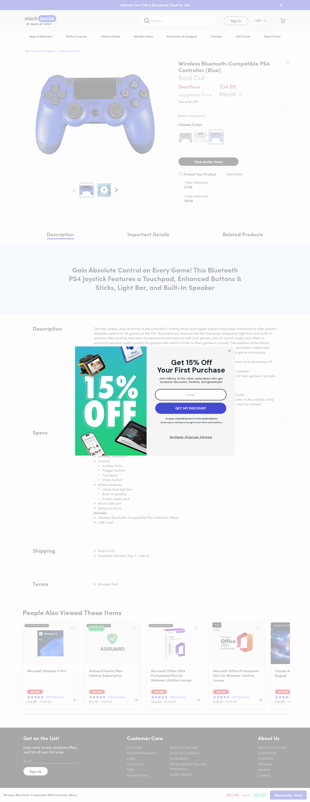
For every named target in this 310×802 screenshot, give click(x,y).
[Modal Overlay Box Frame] (155, 401)
